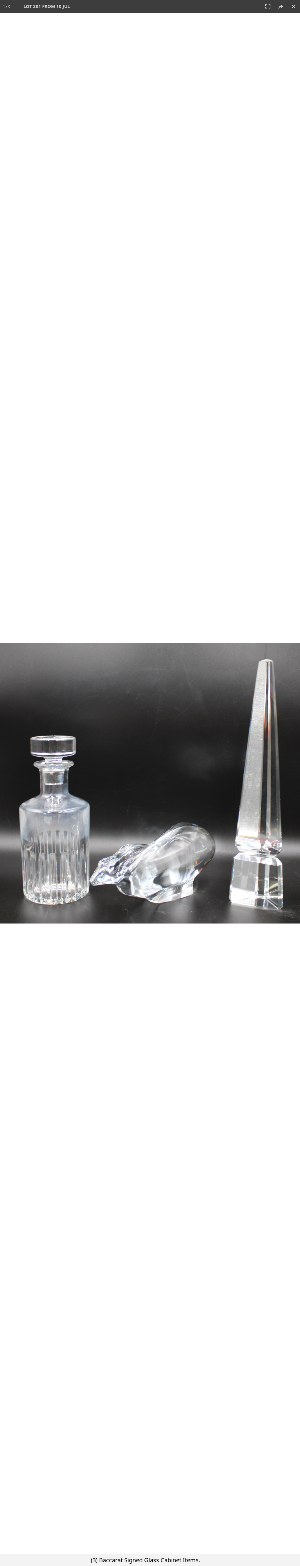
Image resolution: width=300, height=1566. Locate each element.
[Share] (280, 6)
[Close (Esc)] (293, 6)
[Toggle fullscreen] (267, 6)
